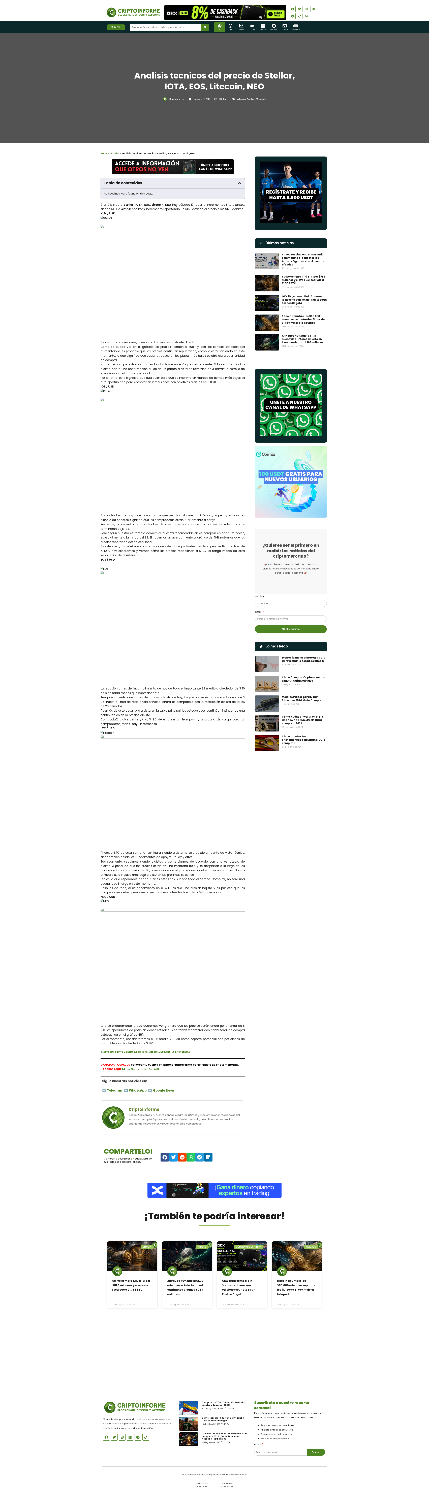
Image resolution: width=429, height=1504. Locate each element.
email (258, 612)
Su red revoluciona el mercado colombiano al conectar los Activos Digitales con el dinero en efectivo (304, 259)
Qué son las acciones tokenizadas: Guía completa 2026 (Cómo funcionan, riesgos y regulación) (224, 1436)
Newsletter (296, 29)
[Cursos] (252, 26)
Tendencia (183, 1052)
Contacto (284, 29)
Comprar (274, 29)
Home (104, 153)
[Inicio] (220, 26)
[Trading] (241, 26)
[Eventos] (263, 26)
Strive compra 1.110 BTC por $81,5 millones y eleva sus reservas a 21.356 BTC (303, 280)
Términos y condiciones (227, 1484)
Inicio (220, 29)
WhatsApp (138, 1090)
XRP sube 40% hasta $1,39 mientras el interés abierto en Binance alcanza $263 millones (302, 339)
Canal (230, 29)
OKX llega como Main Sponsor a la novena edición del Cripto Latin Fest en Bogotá (304, 300)
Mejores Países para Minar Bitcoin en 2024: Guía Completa (303, 698)
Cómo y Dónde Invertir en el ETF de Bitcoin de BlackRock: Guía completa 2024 (302, 720)
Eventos (263, 29)
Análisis (251, 99)
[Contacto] (285, 26)
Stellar (171, 1052)
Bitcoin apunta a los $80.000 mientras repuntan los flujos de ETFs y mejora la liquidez (303, 319)
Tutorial (114, 153)
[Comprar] (274, 26)
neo (162, 1052)
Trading (241, 29)
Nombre (260, 596)
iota (145, 1052)
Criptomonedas (125, 1052)
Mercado (261, 99)
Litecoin (154, 1052)
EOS (138, 1052)
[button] (240, 183)
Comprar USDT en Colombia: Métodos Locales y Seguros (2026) (224, 1403)
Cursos (252, 29)
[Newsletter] (295, 26)
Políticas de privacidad (202, 1484)
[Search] (205, 27)
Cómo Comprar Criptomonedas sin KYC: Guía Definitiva (303, 679)
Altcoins (241, 99)
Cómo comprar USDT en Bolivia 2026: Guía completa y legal (223, 1419)
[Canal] (230, 26)
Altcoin (108, 1052)
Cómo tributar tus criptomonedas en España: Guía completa (303, 740)
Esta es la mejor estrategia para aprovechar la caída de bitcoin (303, 659)
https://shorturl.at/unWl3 (140, 1069)
